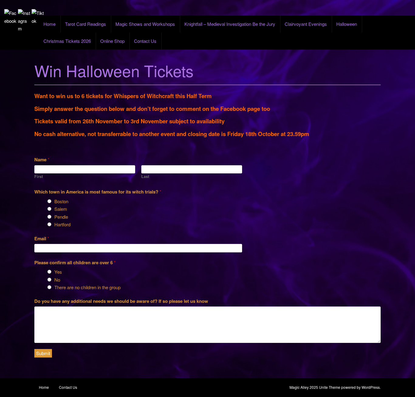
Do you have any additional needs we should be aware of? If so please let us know (121, 301)
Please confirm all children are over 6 (75, 262)
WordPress (371, 387)
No (57, 279)
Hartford (62, 224)
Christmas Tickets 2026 (67, 41)
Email (41, 238)
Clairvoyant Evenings (306, 24)
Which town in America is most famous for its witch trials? (97, 191)
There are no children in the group (87, 287)
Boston (61, 201)
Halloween (346, 24)
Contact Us (145, 41)
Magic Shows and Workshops (145, 24)
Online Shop (112, 41)
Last (145, 176)
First (38, 176)
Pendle (61, 217)
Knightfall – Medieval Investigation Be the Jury (229, 24)
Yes (58, 272)
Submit (43, 353)
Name (42, 159)
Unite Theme (329, 387)
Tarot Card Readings (85, 24)
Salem (60, 209)
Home (49, 24)
